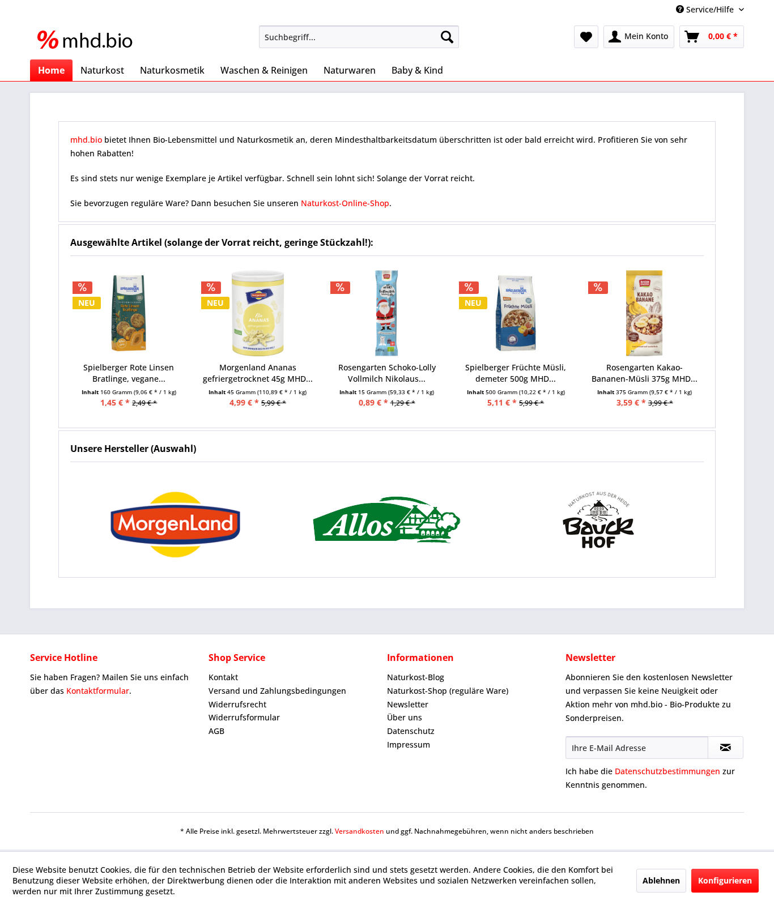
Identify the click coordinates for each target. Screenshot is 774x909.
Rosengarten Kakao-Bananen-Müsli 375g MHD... (645, 373)
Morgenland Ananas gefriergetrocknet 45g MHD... (258, 373)
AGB (216, 731)
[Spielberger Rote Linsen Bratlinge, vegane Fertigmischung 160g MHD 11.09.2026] (129, 313)
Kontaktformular (97, 690)
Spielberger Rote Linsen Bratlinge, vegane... (128, 373)
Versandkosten (359, 831)
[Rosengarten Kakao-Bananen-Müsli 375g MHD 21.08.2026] (645, 313)
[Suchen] (447, 36)
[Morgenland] (176, 519)
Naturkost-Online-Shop (345, 203)
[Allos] (387, 519)
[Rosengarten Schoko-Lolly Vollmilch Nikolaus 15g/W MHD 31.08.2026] (387, 313)
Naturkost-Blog (415, 677)
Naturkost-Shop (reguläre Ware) (447, 690)
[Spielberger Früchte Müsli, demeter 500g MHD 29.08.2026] (516, 313)
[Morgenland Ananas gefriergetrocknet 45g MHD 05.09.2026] (258, 313)
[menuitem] (359, 36)
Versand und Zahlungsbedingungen (277, 690)
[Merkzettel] (586, 36)
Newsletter (407, 704)
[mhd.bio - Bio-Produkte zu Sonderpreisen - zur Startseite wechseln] (88, 39)
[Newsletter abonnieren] (725, 747)
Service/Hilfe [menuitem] (710, 9)
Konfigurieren (725, 880)
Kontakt (223, 677)
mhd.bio (86, 139)
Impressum (408, 744)
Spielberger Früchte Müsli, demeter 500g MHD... (515, 373)
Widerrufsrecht (237, 704)
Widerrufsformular (244, 717)
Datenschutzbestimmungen (667, 771)
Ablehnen (661, 880)
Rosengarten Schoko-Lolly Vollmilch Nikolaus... (387, 373)
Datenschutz (411, 731)
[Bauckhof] (598, 519)
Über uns (404, 717)
